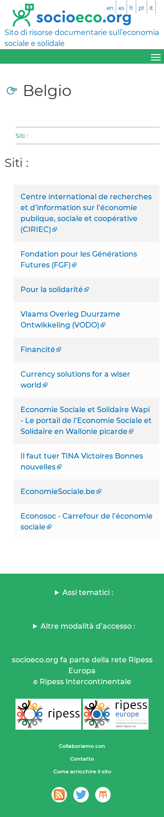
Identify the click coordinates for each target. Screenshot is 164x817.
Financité (37, 349)
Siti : (21, 135)
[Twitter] (81, 794)
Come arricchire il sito (82, 771)
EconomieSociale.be (57, 491)
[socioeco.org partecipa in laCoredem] (103, 794)
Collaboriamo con (82, 746)
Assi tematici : (87, 592)
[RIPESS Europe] (116, 714)
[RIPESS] (48, 714)
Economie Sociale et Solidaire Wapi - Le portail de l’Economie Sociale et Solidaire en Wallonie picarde (86, 420)
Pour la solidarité (51, 289)
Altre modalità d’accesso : (88, 626)
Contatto (82, 759)
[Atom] (59, 794)
